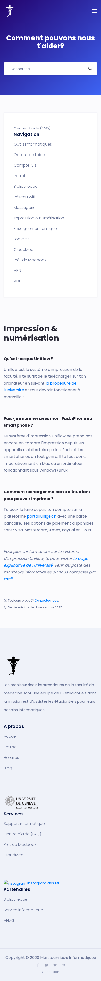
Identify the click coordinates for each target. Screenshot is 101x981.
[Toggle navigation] (94, 11)
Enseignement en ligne (35, 228)
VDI (17, 281)
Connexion (50, 971)
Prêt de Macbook (30, 260)
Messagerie (25, 207)
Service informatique (23, 910)
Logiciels (22, 239)
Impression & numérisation (39, 218)
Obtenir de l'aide (29, 154)
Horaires (11, 757)
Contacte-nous (46, 600)
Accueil (10, 736)
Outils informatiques (33, 144)
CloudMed (24, 249)
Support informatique (24, 823)
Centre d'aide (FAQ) (22, 834)
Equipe (10, 747)
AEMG (9, 920)
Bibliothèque (26, 186)
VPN (17, 270)
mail (8, 579)
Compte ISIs (25, 165)
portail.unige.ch (41, 516)
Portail (19, 176)
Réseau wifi (24, 197)
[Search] (90, 69)
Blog (8, 768)
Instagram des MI (43, 883)
